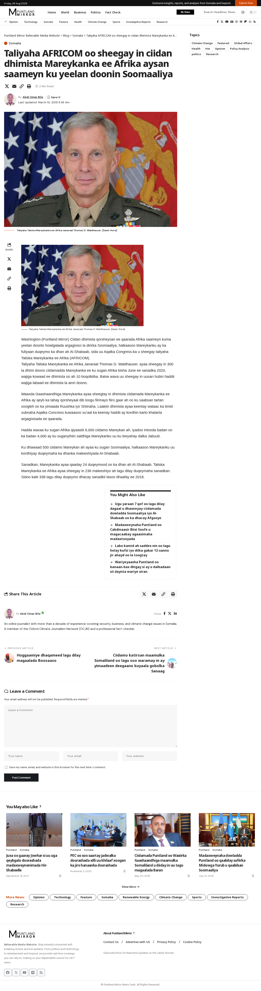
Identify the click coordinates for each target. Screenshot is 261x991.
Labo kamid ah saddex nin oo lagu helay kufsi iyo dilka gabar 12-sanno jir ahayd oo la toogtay (140, 550)
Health (78, 21)
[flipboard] (245, 22)
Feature (63, 21)
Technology (31, 21)
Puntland (11, 850)
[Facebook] (218, 22)
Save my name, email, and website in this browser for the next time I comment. (57, 767)
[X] (222, 22)
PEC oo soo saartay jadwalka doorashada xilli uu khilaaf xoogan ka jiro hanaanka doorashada (98, 860)
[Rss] (254, 22)
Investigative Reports (138, 21)
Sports (116, 21)
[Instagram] (236, 22)
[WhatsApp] (250, 22)
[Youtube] (24, 972)
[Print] (29, 86)
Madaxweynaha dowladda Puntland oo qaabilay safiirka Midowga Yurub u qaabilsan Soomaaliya (222, 862)
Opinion (13, 21)
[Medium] (241, 22)
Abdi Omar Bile (33, 97)
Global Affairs (243, 43)
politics (196, 54)
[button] (246, 3)
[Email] (14, 86)
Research (162, 21)
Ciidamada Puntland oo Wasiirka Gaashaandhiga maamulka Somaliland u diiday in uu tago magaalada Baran (161, 862)
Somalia (48, 21)
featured (223, 43)
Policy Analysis (239, 48)
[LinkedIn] (175, 614)
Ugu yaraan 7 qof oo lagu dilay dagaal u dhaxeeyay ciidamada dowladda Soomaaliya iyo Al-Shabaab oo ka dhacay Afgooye (137, 511)
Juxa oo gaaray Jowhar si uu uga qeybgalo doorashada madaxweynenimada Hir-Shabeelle (31, 862)
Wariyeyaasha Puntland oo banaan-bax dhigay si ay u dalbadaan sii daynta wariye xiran (140, 567)
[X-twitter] (16, 972)
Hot (207, 48)
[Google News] (231, 22)
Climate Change (97, 21)
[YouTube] (226, 22)
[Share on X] (7, 86)
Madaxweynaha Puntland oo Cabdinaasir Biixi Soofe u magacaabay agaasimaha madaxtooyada (135, 532)
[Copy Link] (21, 86)
